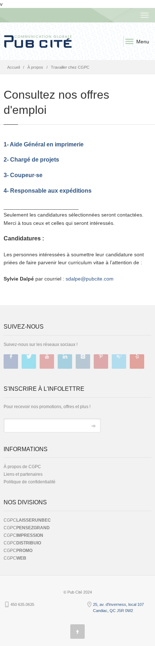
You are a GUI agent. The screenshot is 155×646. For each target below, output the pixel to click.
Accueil (13, 67)
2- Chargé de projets (31, 160)
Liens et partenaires (23, 474)
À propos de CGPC (22, 466)
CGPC (27, 520)
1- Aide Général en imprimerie (44, 144)
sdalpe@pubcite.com (90, 279)
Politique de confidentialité (30, 481)
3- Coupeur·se (23, 175)
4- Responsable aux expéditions (48, 191)
